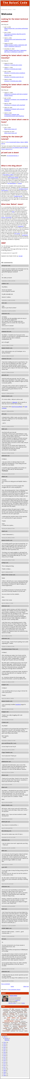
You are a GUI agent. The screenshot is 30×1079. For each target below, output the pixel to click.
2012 (4, 1065)
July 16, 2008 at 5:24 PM (7, 636)
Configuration (24, 1010)
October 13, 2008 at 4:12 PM (8, 646)
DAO (25, 1011)
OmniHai (17, 1021)
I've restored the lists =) (13, 155)
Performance (6, 1022)
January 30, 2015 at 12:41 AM (8, 969)
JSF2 (13, 1018)
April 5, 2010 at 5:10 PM (7, 784)
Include (15, 1016)
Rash (3, 909)
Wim (3, 850)
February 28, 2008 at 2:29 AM (8, 537)
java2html (18, 704)
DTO (25, 1012)
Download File (20, 1012)
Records (19, 1023)
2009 (4, 1070)
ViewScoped (5, 1031)
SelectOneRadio (24, 1024)
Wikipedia (14, 402)
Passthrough (23, 1021)
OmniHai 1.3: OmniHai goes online (13, 81)
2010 (4, 1069)
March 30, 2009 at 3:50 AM (7, 709)
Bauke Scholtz (6, 348)
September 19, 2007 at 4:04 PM (9, 311)
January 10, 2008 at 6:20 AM (8, 372)
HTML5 (4, 1016)
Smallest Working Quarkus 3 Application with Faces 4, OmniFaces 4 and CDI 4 (15, 45)
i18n (7, 1016)
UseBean (21, 1028)
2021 (4, 1050)
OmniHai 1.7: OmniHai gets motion (13, 65)
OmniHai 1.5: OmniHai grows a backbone (14, 73)
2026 (4, 1042)
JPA (5, 1018)
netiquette (20, 226)
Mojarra (17, 1019)
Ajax (13, 1009)
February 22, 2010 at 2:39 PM (8, 749)
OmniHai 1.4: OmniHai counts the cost (14, 77)
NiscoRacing (5, 831)
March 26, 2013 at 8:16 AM (7, 884)
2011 (4, 1067)
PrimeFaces (6, 1023)
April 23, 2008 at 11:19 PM (7, 603)
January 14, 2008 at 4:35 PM (8, 426)
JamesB (4, 375)
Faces (9, 1015)
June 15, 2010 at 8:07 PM (7, 828)
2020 (4, 1052)
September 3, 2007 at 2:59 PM (8, 300)
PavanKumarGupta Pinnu (8, 649)
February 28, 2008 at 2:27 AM (8, 528)
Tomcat (21, 1027)
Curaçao (20, 183)
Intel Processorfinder (17, 406)
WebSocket (13, 1031)
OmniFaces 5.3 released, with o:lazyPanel (14, 105)
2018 (4, 1055)
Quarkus (11, 1023)
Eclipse (12, 1014)
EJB (16, 1013)
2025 (4, 1044)
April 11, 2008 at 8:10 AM (7, 572)
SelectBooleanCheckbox (7, 1024)
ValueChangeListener (16, 1029)
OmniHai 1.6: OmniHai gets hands (12, 69)
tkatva (3, 775)
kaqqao (4, 684)
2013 (4, 1064)
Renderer (24, 1023)
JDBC (26, 1016)
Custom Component (19, 1011)
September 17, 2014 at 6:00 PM (9, 925)
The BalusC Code (15, 2)
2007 (4, 1074)
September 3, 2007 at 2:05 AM (8, 281)
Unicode (10, 1028)
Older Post (26, 986)
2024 (4, 1045)
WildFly (26, 1031)
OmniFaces (9, 1021)
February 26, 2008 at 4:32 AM (8, 474)
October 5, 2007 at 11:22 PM (8, 329)
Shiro (10, 1026)
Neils (3, 429)
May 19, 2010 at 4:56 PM (7, 802)
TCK (11, 1027)
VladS (3, 476)
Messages (13, 1019)
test (3, 303)
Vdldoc (23, 1029)
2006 (4, 1075)
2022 (4, 1049)
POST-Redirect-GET (23, 1022)
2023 (4, 1047)
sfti (3, 414)
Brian (3, 787)
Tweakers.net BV (18, 196)
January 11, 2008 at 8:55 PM (8, 393)
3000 (4, 1037)
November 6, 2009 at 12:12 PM (8, 740)
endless (4, 283)
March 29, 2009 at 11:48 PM (8, 698)
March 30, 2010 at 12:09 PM (8, 772)
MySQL (21, 1019)
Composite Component (15, 1010)
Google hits (25, 235)
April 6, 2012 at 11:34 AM (7, 864)
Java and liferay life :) (8, 743)
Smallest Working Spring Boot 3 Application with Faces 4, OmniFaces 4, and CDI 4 (15, 51)
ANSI (13, 211)
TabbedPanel (7, 1027)
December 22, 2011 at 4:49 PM (8, 848)
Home (12, 986)
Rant (16, 1023)
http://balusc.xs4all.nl (8, 174)
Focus (17, 1015)
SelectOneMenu (16, 1024)
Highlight (25, 1015)
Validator (8, 1029)
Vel (2, 939)
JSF (8, 1018)
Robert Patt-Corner (7, 574)
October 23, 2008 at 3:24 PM (8, 682)
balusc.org (17, 1000)
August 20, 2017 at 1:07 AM (7, 981)
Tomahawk (15, 1027)
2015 (4, 1060)
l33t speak (17, 233)
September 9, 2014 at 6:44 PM (8, 906)
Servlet (6, 1026)
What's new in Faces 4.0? (10, 133)
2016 (4, 1059)
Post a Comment (5, 984)
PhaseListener (14, 1022)
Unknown (4, 313)
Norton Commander (6, 217)
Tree (24, 1027)
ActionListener (5, 1009)
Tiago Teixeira (6, 752)
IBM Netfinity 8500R (13, 177)
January (6, 1038)
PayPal (23, 1003)
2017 (4, 1057)
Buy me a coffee (12, 1003)
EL (18, 1013)
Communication (6, 1010)
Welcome (7, 1040)
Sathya (4, 562)
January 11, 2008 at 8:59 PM (8, 411)
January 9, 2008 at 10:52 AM (8, 356)
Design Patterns (12, 1012)
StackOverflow (22, 1026)
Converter (6, 1011)
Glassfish (21, 1015)
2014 (4, 1062)
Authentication (17, 1009)
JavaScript (21, 1016)
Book (22, 1009)
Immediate (11, 1016)
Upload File (16, 1028)
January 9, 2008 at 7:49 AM (7, 345)
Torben (4, 722)
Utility (26, 1028)
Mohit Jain (4, 821)
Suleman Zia (5, 331)
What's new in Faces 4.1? (10, 129)
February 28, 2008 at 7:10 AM (8, 560)
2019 (4, 1054)
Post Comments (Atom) (14, 989)
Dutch (4, 1013)
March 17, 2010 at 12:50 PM (8, 759)
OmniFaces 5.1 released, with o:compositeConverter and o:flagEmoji (14, 115)
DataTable (5, 1012)
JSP (17, 1018)
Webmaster (5, 761)
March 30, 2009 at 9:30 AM (7, 719)
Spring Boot (14, 1026)
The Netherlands (11, 183)
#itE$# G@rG (5, 928)
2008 (4, 1072)
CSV (13, 1011)
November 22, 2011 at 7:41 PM (8, 837)
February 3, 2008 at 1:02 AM (8, 453)
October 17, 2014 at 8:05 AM (8, 936)
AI (10, 1009)
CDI (25, 1009)
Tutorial (5, 1028)
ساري (3, 867)
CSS (10, 1011)
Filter (14, 1015)
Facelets (5, 1015)
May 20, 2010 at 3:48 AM (7, 819)
